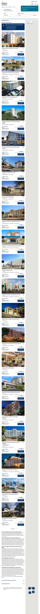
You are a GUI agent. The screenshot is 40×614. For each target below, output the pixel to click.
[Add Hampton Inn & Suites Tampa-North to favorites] (23, 173)
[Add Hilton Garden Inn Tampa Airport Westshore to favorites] (23, 494)
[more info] (23, 51)
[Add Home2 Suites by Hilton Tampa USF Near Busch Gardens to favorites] (23, 147)
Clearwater (17, 576)
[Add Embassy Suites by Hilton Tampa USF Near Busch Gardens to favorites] (23, 122)
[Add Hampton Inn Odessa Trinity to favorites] (23, 270)
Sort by (5, 13)
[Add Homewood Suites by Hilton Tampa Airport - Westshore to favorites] (23, 417)
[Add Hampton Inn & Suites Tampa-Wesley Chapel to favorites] (23, 73)
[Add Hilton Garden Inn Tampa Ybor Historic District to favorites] (23, 319)
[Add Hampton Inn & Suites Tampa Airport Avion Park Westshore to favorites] (23, 442)
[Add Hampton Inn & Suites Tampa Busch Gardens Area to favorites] (23, 222)
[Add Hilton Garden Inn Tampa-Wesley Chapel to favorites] (23, 97)
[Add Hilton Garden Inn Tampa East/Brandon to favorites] (23, 519)
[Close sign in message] (37, 6)
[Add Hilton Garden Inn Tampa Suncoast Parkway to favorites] (23, 48)
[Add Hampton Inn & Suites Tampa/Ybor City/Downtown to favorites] (23, 344)
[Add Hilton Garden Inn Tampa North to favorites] (23, 197)
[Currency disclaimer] (23, 13)
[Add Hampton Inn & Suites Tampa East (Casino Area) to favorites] (23, 392)
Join (35, 4)
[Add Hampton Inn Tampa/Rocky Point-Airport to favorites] (23, 470)
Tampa (15, 576)
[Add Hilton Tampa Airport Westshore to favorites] (23, 368)
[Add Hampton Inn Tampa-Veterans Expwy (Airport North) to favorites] (23, 246)
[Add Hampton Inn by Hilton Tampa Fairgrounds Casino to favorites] (23, 295)
